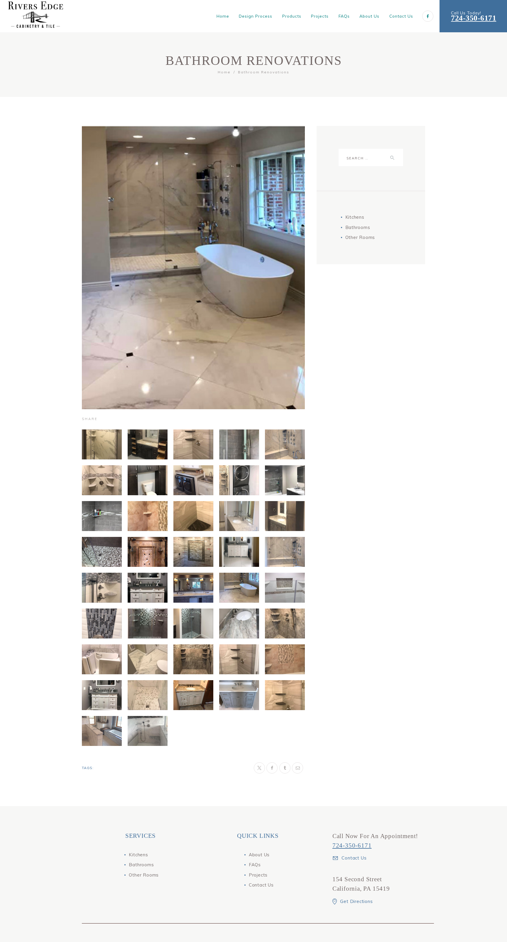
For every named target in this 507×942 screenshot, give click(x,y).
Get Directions (356, 901)
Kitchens (354, 217)
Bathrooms (357, 227)
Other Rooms (360, 237)
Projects (258, 875)
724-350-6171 (473, 18)
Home (224, 72)
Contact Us (261, 885)
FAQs (255, 864)
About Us (259, 854)
